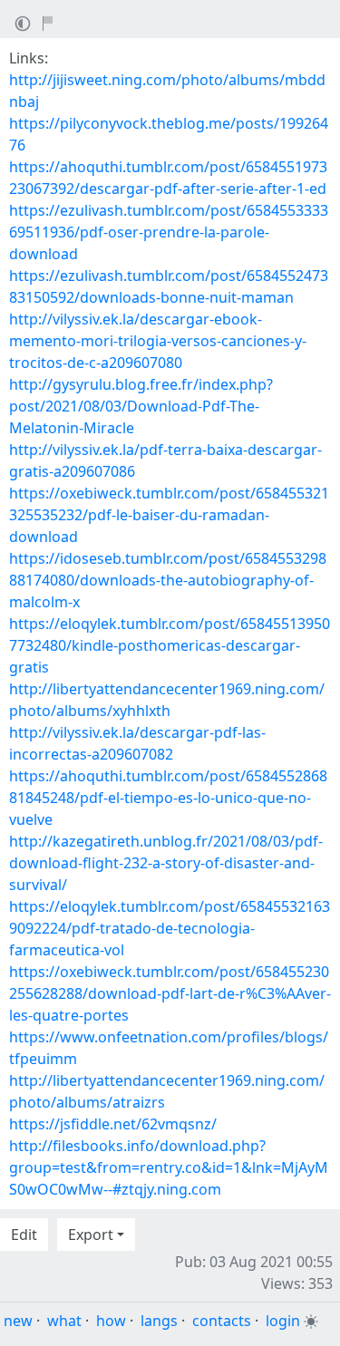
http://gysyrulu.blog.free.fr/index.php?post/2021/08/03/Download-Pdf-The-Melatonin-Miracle (141, 406)
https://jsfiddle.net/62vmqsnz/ (113, 1124)
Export (90, 1234)
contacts (221, 1321)
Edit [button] (24, 1234)
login (283, 1321)
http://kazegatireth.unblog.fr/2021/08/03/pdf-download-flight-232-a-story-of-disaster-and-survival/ (166, 863)
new (18, 1321)
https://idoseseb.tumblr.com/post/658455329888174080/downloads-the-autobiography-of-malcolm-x (167, 580)
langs (159, 1321)
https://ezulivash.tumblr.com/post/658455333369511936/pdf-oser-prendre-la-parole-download (168, 232)
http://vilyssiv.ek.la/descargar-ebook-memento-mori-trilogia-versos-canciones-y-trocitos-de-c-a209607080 (157, 341)
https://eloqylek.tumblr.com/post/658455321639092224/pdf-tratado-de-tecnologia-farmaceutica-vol (169, 928)
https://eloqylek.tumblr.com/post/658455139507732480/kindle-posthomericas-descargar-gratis (169, 645)
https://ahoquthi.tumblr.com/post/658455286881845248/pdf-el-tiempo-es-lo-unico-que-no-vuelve (168, 797)
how (111, 1321)
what (64, 1321)
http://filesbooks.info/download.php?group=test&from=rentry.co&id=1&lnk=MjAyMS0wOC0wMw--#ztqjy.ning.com (168, 1167)
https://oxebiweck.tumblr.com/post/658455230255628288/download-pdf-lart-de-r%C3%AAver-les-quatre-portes (170, 993)
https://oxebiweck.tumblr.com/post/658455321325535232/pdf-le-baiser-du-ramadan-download (169, 515)
